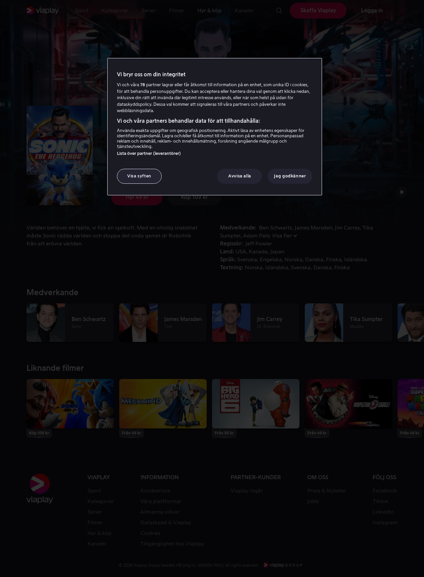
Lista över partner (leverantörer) (149, 153)
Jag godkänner (290, 176)
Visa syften (139, 176)
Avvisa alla (239, 176)
